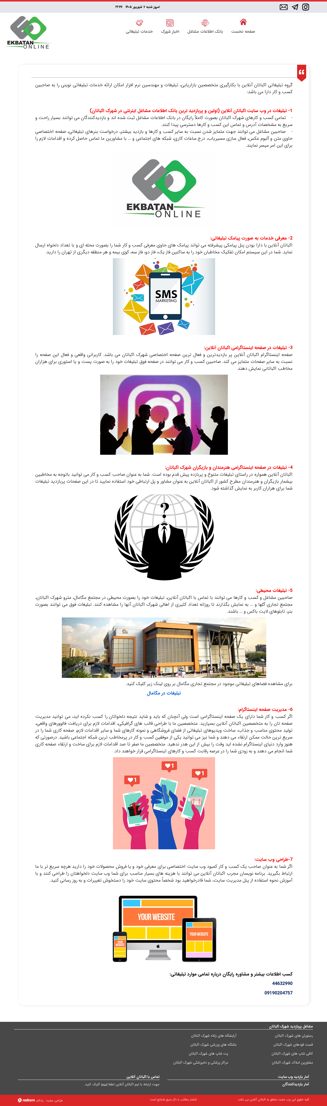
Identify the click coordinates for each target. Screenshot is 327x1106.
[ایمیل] (283, 7)
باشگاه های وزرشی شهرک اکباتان (213, 1044)
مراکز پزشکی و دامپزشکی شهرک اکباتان (200, 1062)
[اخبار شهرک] (170, 22)
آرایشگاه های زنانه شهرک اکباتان (213, 1035)
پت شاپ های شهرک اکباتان (208, 1053)
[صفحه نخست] (243, 22)
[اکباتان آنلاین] (28, 33)
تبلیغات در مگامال (164, 693)
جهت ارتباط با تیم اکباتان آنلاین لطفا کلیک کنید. (122, 1084)
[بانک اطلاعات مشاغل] (205, 22)
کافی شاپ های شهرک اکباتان (292, 1053)
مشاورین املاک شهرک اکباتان (292, 1062)
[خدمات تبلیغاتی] (139, 22)
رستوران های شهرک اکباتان (294, 1035)
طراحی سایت (54, 1100)
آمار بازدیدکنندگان (295, 1084)
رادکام (39, 1100)
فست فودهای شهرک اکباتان (293, 1044)
